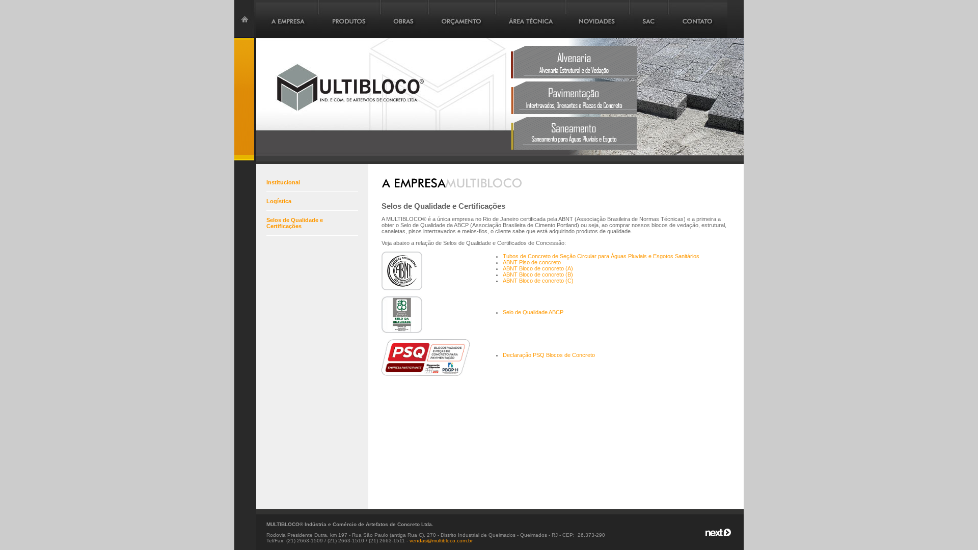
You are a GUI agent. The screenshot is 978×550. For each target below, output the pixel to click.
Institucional (283, 182)
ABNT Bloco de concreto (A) (538, 268)
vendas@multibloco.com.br (441, 540)
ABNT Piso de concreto (532, 262)
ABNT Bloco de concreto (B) (538, 274)
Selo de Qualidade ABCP (533, 312)
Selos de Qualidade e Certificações (294, 223)
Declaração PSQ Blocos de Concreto (549, 355)
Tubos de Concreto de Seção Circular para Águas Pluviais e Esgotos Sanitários (601, 256)
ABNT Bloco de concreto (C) (538, 281)
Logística (278, 201)
